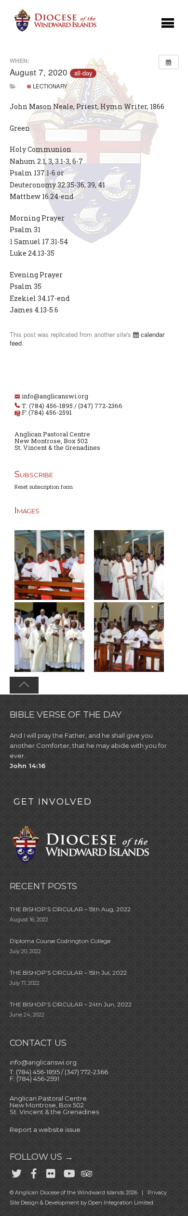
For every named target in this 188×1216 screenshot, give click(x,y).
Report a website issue (45, 1129)
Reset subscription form (43, 486)
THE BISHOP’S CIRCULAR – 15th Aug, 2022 (70, 909)
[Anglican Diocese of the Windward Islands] (54, 30)
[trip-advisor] (86, 1172)
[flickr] (51, 1172)
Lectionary (49, 86)
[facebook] (33, 1172)
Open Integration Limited (120, 1202)
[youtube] (68, 1172)
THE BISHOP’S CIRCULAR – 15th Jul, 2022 (68, 972)
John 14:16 (28, 765)
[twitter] (16, 1172)
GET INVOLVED (52, 801)
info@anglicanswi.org (55, 396)
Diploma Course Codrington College (60, 940)
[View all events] (169, 62)
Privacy (157, 1192)
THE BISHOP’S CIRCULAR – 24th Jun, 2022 (71, 1004)
